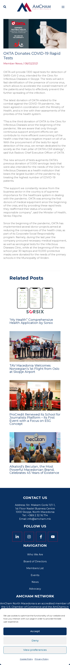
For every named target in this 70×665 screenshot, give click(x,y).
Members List (35, 568)
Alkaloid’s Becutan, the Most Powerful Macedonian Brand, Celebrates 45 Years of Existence (35, 470)
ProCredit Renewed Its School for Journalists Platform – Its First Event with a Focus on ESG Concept (35, 419)
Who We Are (35, 554)
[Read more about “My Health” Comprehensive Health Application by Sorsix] (35, 300)
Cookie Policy (26, 659)
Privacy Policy (42, 659)
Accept (35, 631)
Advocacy (35, 588)
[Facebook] (41, 537)
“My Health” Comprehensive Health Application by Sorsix (31, 321)
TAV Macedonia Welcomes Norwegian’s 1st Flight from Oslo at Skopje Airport (34, 369)
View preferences (35, 649)
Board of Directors (35, 561)
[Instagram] (29, 537)
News (35, 581)
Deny (35, 640)
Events (35, 575)
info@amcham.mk (39, 518)
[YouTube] (53, 537)
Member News (12, 63)
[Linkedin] (17, 537)
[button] (4, 7)
